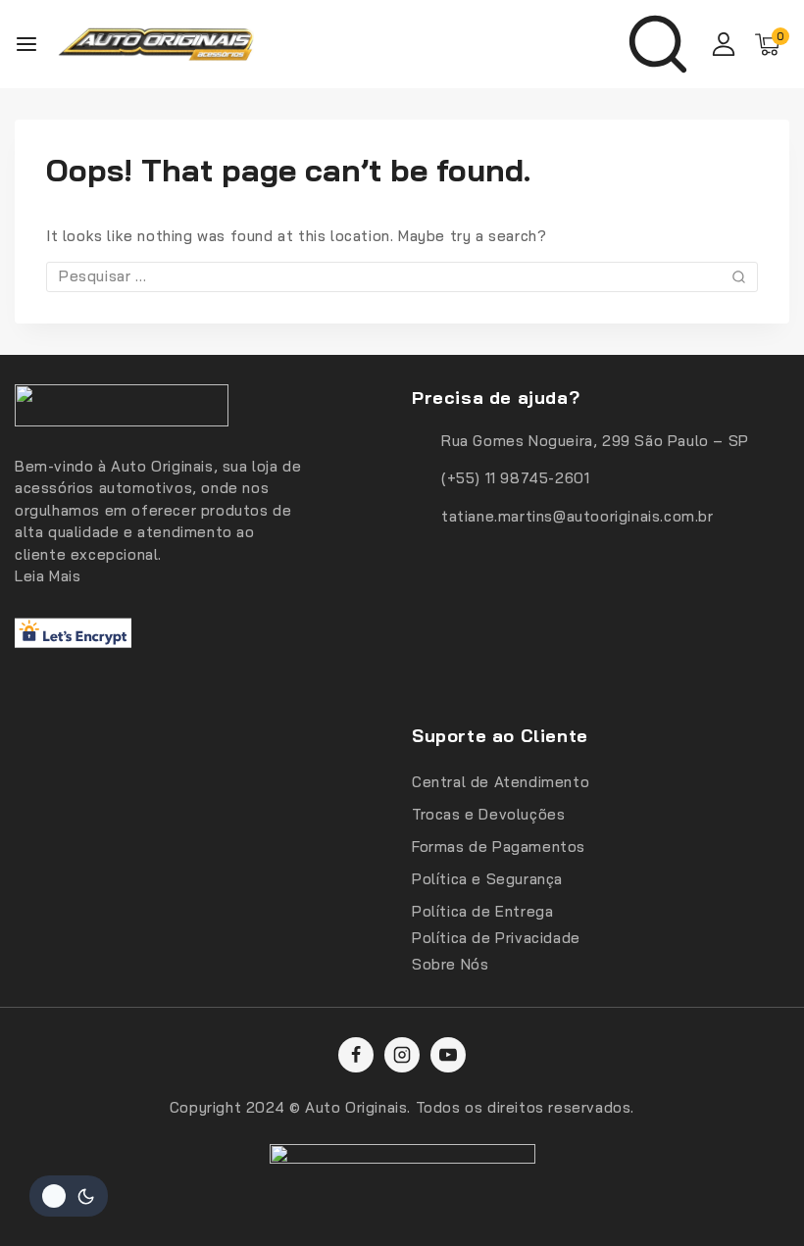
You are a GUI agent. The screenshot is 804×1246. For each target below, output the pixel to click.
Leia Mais (47, 576)
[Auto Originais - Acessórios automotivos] (156, 44)
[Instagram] (402, 1054)
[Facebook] (356, 1054)
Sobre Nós (450, 964)
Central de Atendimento (500, 782)
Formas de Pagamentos (498, 846)
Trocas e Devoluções (488, 814)
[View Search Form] (658, 44)
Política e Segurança (487, 879)
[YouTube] (448, 1054)
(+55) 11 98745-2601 (515, 478)
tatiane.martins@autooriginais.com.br (577, 516)
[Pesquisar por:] (402, 276)
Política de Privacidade (496, 937)
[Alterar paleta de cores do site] (68, 1196)
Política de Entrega (482, 911)
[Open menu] (26, 44)
